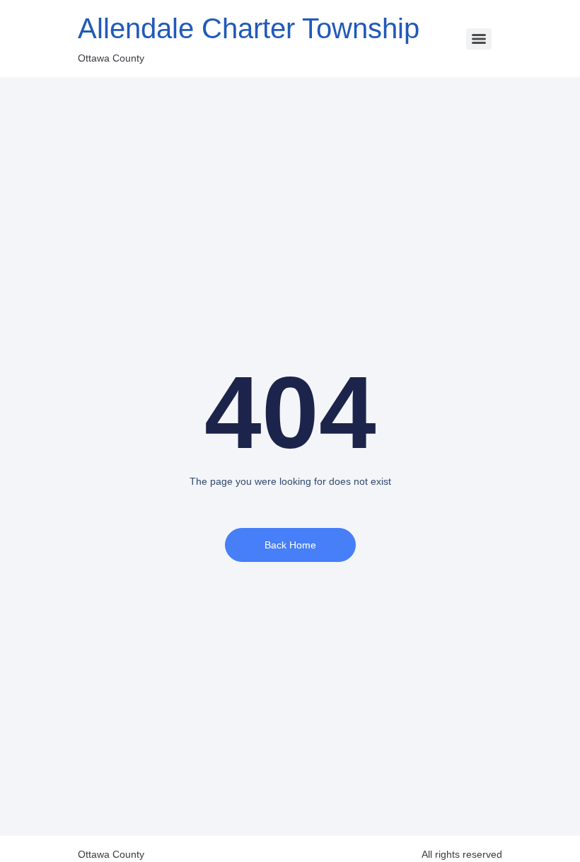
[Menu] (479, 39)
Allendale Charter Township (248, 28)
